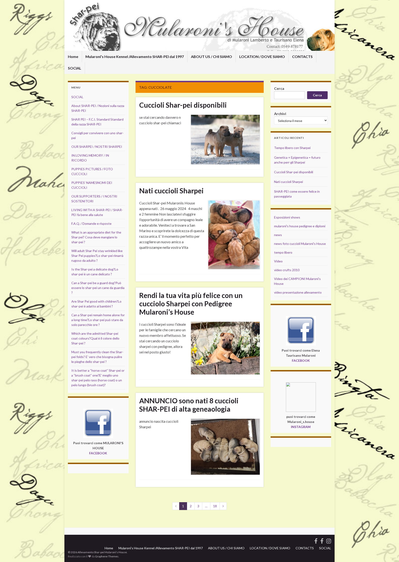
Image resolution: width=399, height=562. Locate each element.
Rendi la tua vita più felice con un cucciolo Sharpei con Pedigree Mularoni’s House (191, 303)
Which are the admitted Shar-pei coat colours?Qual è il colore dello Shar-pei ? (95, 338)
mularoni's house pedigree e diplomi (299, 226)
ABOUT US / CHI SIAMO (211, 56)
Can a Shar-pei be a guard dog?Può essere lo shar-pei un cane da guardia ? (97, 288)
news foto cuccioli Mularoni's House (300, 244)
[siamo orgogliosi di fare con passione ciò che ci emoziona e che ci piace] (321, 540)
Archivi (280, 113)
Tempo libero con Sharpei (292, 148)
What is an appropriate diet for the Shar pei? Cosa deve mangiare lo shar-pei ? (96, 237)
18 (215, 506)
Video (278, 261)
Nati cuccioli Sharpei (171, 190)
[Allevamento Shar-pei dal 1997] (328, 540)
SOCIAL (74, 68)
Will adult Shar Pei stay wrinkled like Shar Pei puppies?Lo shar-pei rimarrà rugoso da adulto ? (97, 255)
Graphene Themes (106, 556)
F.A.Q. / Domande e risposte (91, 223)
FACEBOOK (98, 453)
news (278, 235)
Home (73, 56)
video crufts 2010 (286, 270)
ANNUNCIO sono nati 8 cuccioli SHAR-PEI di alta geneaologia (189, 404)
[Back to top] (388, 551)
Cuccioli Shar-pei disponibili (183, 105)
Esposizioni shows (287, 217)
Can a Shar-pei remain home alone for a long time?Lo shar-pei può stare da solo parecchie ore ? (98, 320)
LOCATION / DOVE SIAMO (262, 56)
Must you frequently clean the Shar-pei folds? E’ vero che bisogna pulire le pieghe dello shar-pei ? (97, 357)
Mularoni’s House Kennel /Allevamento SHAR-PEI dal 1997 (134, 56)
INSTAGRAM (301, 427)
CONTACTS (302, 56)
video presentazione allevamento (298, 292)
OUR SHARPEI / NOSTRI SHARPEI (96, 147)
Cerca (279, 88)
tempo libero (283, 252)
